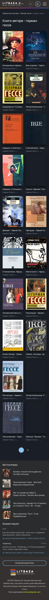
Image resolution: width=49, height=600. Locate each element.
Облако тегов (26, 13)
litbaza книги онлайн (11, 13)
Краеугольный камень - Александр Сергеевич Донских (25, 538)
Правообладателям (24, 563)
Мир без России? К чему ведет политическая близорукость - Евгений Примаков (25, 553)
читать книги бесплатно (34, 583)
